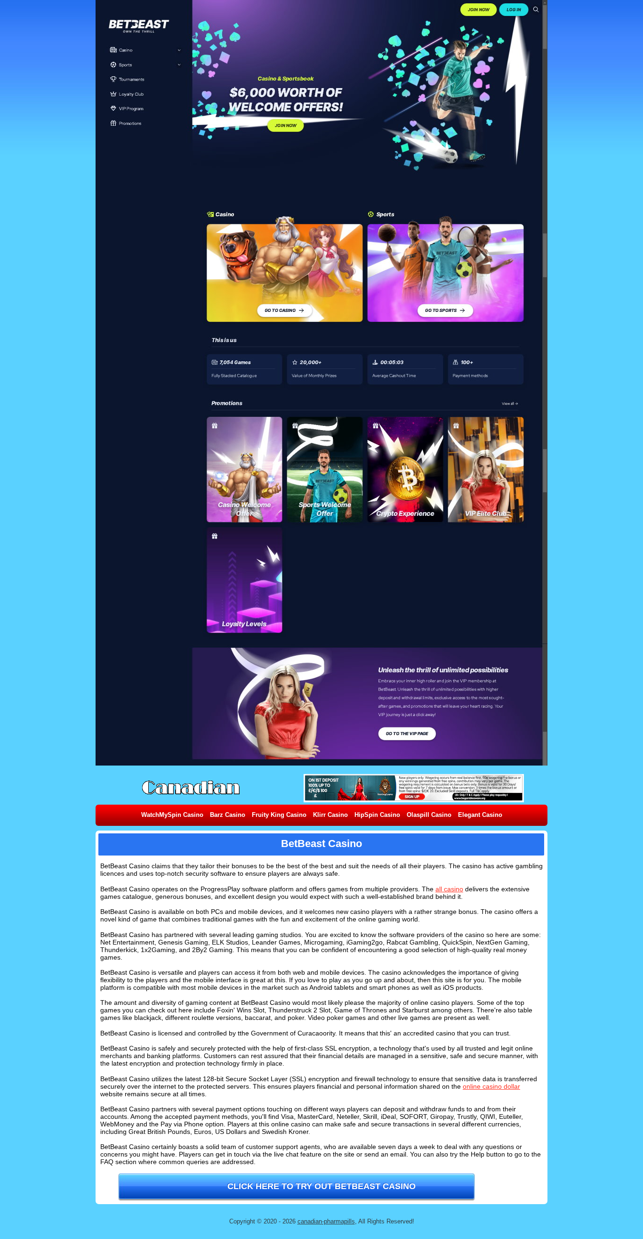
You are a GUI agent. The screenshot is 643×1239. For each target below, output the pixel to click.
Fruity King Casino (279, 814)
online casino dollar (491, 1086)
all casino (449, 889)
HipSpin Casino (377, 814)
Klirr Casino (330, 814)
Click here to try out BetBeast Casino (321, 1186)
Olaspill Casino (429, 814)
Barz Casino (227, 814)
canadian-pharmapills (326, 1221)
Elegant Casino (480, 814)
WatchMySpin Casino (172, 814)
